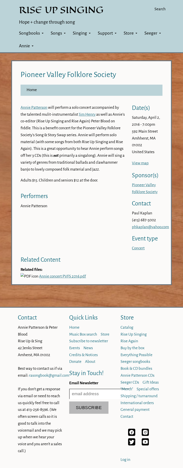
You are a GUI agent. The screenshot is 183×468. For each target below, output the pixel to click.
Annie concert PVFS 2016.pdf (62, 276)
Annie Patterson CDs (137, 375)
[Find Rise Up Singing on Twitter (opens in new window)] (131, 444)
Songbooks (29, 33)
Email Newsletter (83, 383)
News (88, 348)
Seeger (150, 33)
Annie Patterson (34, 107)
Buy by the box (132, 348)
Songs (56, 33)
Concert (138, 248)
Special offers (148, 389)
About (90, 361)
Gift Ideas (151, 382)
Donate (75, 361)
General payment (135, 409)
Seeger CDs (130, 382)
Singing (80, 33)
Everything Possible (136, 355)
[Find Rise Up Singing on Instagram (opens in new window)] (145, 434)
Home (32, 90)
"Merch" (127, 389)
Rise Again (129, 341)
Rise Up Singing (134, 334)
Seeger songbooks (135, 361)
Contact (27, 317)
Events (74, 348)
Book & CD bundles (136, 368)
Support (105, 33)
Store (129, 33)
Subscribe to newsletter (88, 341)
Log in (125, 460)
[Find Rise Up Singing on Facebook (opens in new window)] (131, 434)
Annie (24, 46)
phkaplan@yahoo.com (150, 227)
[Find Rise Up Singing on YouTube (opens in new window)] (145, 444)
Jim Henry (87, 114)
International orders (137, 403)
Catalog (127, 327)
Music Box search (83, 334)
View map (140, 163)
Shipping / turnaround (139, 396)
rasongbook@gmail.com (49, 375)
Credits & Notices (83, 355)
